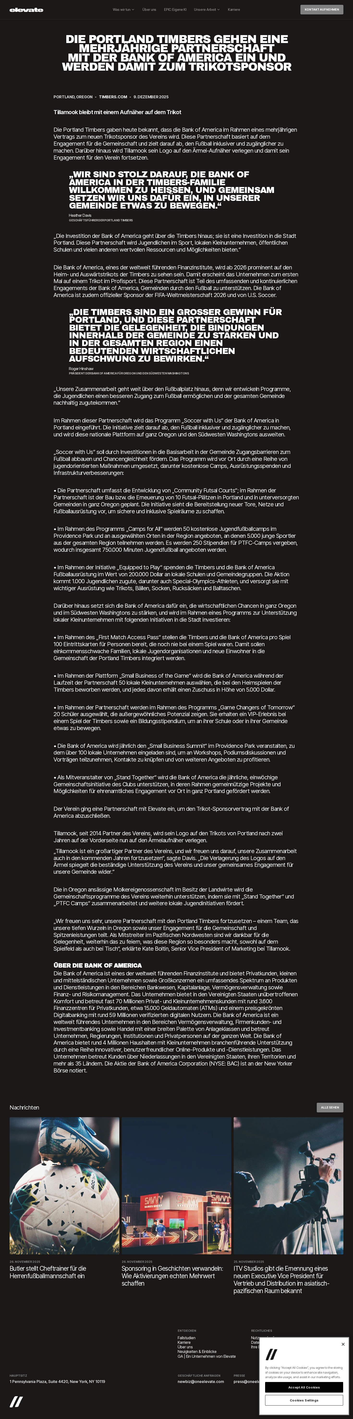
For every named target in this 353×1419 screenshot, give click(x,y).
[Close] (343, 1344)
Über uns (149, 9)
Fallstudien (186, 1338)
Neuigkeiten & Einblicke (197, 1351)
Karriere (234, 9)
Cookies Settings (304, 1400)
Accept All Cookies (304, 1387)
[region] (304, 1376)
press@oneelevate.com (255, 1381)
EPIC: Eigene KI (175, 9)
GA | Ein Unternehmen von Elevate (207, 1356)
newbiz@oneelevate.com (201, 1381)
